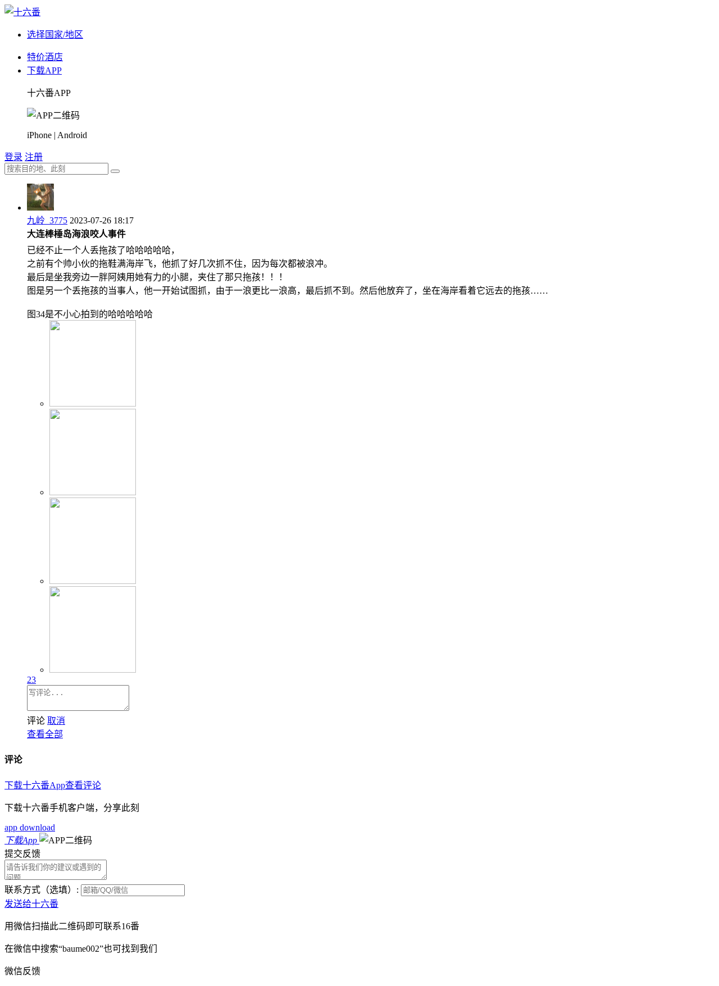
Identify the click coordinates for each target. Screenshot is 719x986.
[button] (65, 840)
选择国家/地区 (55, 34)
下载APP (44, 70)
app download (29, 827)
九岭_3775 (47, 220)
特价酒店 (45, 57)
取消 (56, 720)
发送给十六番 (31, 904)
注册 (34, 157)
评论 (36, 720)
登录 (13, 157)
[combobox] (56, 169)
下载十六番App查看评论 (52, 785)
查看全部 (45, 734)
